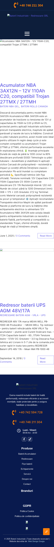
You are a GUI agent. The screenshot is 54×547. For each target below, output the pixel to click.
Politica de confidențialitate (27, 516)
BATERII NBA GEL (9, 106)
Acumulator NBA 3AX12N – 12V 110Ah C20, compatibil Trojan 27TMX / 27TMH (24, 93)
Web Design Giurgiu (36, 541)
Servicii (27, 474)
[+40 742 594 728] (14, 413)
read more (46, 235)
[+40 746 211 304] (16, 5)
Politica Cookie (27, 511)
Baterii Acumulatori (27, 454)
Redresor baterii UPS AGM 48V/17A (23, 307)
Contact (27, 484)
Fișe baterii (27, 464)
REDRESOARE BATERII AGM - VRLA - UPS (23, 315)
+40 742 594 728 (31, 412)
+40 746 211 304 (31, 5)
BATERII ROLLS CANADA (34, 106)
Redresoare (27, 459)
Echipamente (27, 469)
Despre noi (27, 479)
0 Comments (23, 235)
